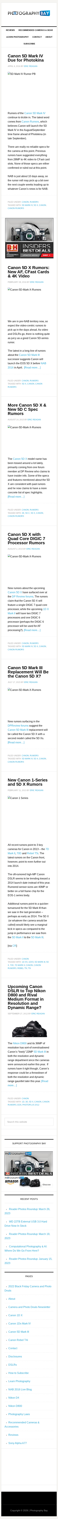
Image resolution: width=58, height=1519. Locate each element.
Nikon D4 (13, 1397)
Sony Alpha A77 (17, 1443)
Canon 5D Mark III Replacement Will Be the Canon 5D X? (28, 672)
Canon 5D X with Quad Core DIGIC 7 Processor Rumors (26, 538)
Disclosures (15, 1356)
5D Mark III (37, 937)
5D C (27, 513)
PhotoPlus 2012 (30, 1105)
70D (19, 853)
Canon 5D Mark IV (34, 113)
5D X (36, 205)
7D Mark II (20, 965)
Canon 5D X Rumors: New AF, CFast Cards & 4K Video (28, 271)
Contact (12, 1348)
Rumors (34, 202)
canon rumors (16, 208)
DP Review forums (22, 596)
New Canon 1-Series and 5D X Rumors (28, 782)
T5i (29, 968)
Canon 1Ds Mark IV (19, 1323)
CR (14, 945)
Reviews (13, 1435)
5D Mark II (18, 937)
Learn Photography (19, 1381)
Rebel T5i (32, 853)
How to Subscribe (18, 1373)
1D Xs (25, 962)
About (11, 1298)
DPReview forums (18, 725)
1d (23, 1102)
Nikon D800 (20, 1043)
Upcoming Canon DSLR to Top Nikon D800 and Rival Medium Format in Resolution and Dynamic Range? (27, 997)
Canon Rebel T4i (18, 1340)
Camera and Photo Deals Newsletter (29, 1307)
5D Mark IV (27, 205)
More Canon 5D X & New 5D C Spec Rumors (27, 409)
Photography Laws (19, 1414)
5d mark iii (40, 962)
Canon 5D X (20, 458)
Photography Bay (29, 13)
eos (19, 1105)
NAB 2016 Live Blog (20, 1389)
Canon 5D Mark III (29, 355)
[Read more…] (32, 367)
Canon (25, 202)
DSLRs (12, 1364)
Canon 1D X (15, 1315)
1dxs (31, 962)
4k (23, 513)
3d (26, 1102)
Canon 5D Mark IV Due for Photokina (26, 58)
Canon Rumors (30, 121)
